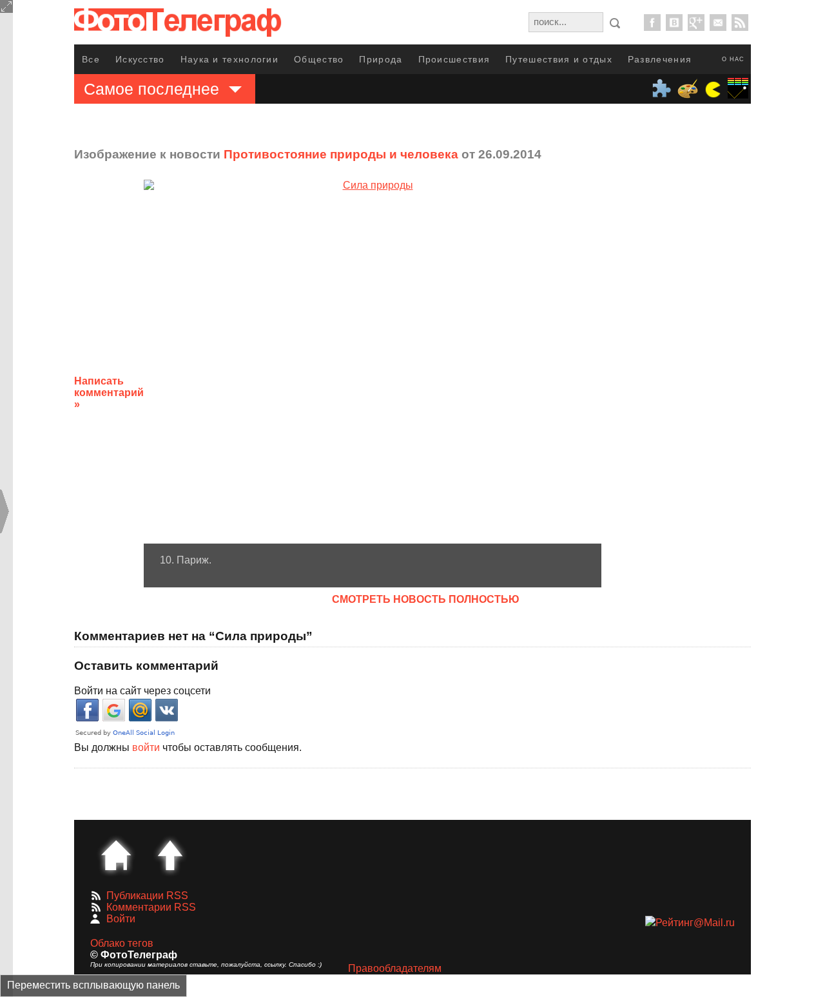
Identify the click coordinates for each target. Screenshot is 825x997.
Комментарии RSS (151, 907)
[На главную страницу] (116, 855)
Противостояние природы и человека (341, 154)
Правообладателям (395, 968)
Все (91, 59)
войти (146, 747)
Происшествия (454, 59)
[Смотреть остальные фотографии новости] (372, 362)
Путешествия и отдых (558, 59)
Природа (380, 59)
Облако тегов (121, 943)
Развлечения (660, 59)
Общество (319, 59)
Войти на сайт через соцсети (142, 690)
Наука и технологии (229, 59)
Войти (120, 918)
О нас (733, 59)
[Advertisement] (704, 382)
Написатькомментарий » (109, 392)
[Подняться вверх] (170, 855)
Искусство (140, 59)
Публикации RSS (147, 895)
